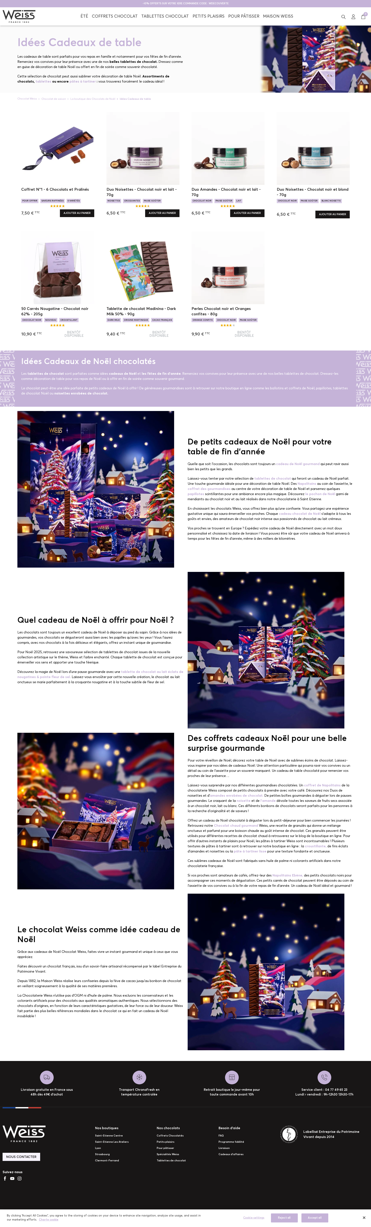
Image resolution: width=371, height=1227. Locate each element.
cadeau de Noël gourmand (298, 464)
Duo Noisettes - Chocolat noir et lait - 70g (141, 192)
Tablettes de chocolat (171, 1160)
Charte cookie (48, 1219)
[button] (343, 16)
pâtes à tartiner (83, 81)
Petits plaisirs (165, 1142)
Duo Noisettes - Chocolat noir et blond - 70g (312, 192)
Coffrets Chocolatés (170, 1136)
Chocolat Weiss (27, 99)
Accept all (314, 1217)
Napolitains (307, 483)
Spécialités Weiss (168, 1154)
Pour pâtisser (165, 1148)
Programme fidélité (231, 1142)
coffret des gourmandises (209, 489)
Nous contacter (21, 1157)
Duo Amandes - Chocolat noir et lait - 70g (226, 192)
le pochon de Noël (320, 494)
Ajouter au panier (77, 213)
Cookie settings (253, 1217)
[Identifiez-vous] (353, 16)
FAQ (221, 1136)
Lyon (98, 1148)
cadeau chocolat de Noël (300, 513)
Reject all (284, 1217)
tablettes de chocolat (45, 373)
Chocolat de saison (53, 99)
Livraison (224, 1148)
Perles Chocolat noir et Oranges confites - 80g (221, 311)
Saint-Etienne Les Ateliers (112, 1142)
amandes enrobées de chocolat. (236, 795)
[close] (364, 1217)
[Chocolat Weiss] (19, 16)
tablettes (43, 81)
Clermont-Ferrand (107, 1160)
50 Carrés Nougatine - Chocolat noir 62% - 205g (54, 311)
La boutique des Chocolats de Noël (92, 99)
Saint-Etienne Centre (109, 1136)
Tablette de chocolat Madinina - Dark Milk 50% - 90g (141, 311)
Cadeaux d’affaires (231, 1154)
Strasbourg (102, 1154)
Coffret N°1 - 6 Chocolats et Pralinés (55, 190)
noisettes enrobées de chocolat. (81, 393)
